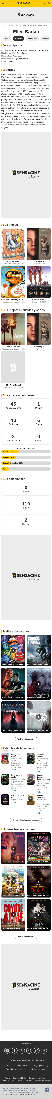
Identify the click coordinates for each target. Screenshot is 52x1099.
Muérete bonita (39, 300)
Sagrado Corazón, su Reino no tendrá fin (43, 778)
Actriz (14, 50)
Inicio (4, 25)
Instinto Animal (13, 347)
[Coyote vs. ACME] (5, 758)
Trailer (13, 770)
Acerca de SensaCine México (16, 1078)
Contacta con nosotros (37, 1078)
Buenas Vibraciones (41, 796)
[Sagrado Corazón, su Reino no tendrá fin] (31, 779)
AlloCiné (5, 1065)
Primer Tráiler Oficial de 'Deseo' (13, 697)
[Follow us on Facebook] (15, 1051)
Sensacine (36, 1069)
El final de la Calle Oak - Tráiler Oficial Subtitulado (39, 731)
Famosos (11, 25)
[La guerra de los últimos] (31, 758)
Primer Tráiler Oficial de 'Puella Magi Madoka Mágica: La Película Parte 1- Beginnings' (13, 895)
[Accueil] (23, 3)
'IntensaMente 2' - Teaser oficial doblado (13, 664)
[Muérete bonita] (39, 282)
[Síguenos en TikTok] (37, 1051)
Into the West (13, 261)
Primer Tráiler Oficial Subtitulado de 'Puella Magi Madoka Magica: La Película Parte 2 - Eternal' (39, 862)
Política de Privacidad (25, 1081)
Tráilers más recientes (26, 937)
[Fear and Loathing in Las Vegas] (13, 282)
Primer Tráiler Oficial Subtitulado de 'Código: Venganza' (39, 664)
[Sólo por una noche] (5, 779)
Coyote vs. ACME (15, 755)
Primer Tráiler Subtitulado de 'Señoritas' (13, 862)
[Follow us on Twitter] (22, 1051)
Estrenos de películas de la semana (26, 820)
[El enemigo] (39, 244)
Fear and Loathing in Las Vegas (13, 300)
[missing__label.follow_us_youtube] (7, 1051)
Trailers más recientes (26, 739)
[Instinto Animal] (13, 329)
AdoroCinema (12, 1069)
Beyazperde (39, 1065)
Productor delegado (27, 50)
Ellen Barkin (27, 25)
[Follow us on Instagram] (29, 1051)
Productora (43, 50)
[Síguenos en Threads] (44, 1051)
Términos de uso (8, 1081)
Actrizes (18, 25)
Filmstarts (21, 1065)
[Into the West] (13, 244)
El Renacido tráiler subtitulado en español (39, 697)
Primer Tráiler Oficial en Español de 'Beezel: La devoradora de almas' (39, 895)
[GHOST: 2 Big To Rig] (5, 799)
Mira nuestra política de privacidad (22, 1095)
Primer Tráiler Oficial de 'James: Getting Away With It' (39, 928)
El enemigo (39, 261)
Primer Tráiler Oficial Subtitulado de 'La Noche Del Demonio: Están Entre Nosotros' (13, 731)
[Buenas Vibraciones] (31, 799)
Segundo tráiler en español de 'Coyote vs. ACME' (13, 928)
